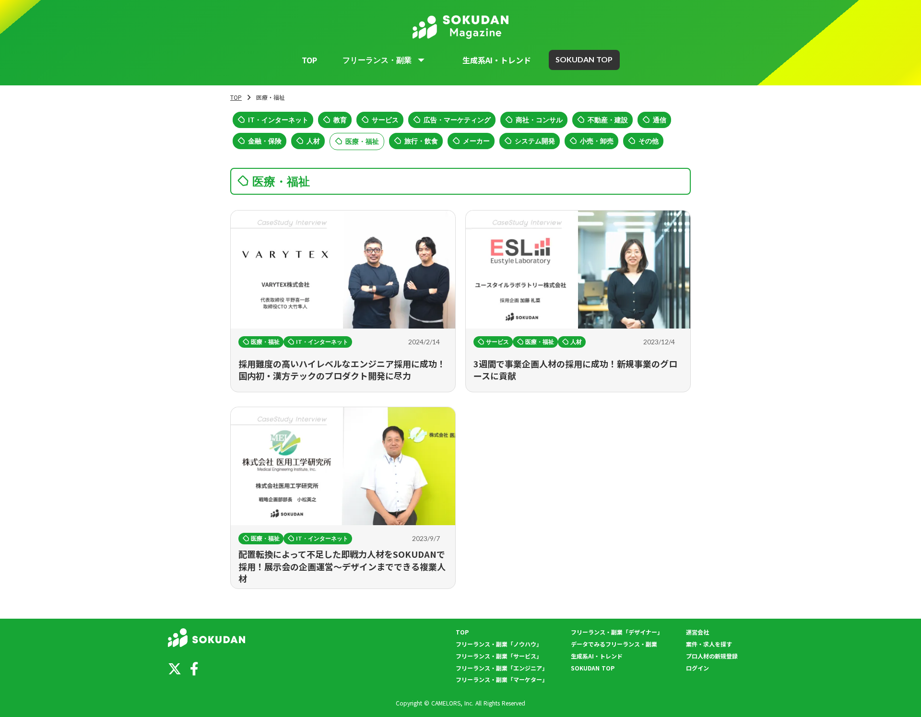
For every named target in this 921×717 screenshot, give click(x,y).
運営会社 (697, 632)
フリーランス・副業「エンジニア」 (502, 668)
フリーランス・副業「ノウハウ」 (499, 644)
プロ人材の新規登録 (712, 656)
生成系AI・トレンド (496, 60)
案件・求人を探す (709, 644)
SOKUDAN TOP (592, 668)
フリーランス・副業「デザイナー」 (617, 632)
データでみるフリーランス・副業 (614, 644)
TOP (309, 60)
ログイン (697, 668)
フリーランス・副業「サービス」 (499, 656)
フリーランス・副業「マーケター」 (502, 679)
